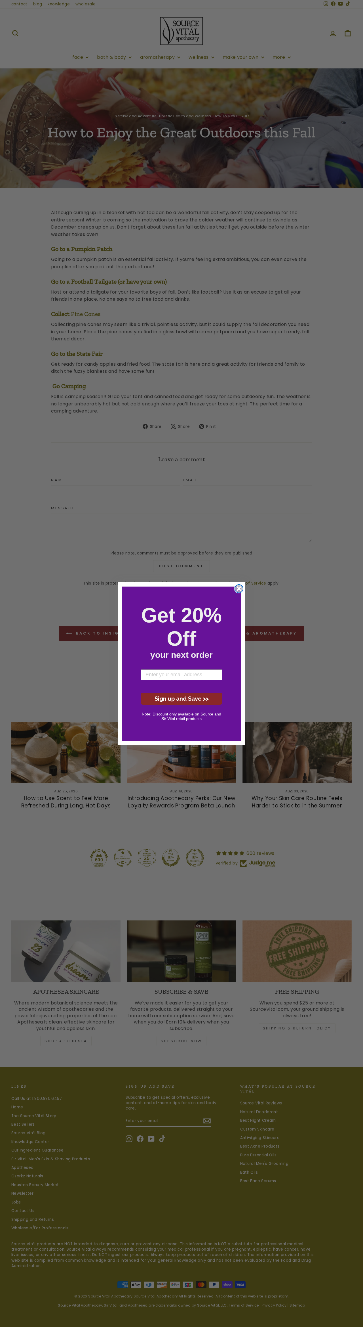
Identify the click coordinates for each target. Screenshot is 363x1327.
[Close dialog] (239, 589)
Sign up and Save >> (182, 698)
